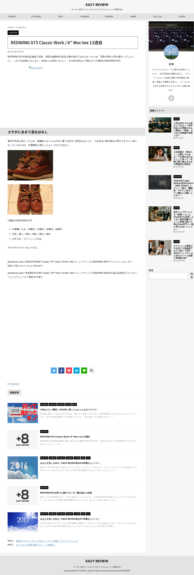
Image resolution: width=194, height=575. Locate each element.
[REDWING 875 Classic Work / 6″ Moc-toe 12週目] (77, 370)
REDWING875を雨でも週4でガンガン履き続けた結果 (66, 492)
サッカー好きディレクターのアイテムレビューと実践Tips (97, 567)
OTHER (181, 16)
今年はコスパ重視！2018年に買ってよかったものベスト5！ (69, 409)
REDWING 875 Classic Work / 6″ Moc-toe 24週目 (65, 436)
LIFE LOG (157, 16)
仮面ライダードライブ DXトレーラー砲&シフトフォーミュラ (47, 541)
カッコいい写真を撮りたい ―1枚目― (36, 544)
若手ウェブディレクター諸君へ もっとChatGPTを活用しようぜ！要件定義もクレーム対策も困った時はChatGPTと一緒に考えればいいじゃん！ (184, 220)
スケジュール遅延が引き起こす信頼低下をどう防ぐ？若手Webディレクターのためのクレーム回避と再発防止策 (183, 251)
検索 (151, 270)
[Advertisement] (73, 326)
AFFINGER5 (125, 571)
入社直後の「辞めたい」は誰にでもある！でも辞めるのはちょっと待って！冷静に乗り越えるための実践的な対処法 (183, 158)
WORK (133, 16)
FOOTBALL (36, 16)
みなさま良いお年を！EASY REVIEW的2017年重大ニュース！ (70, 519)
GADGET (12, 16)
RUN (61, 16)
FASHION (84, 16)
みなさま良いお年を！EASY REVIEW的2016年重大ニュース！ (70, 463)
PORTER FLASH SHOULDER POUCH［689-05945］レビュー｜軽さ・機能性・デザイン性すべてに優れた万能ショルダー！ (183, 188)
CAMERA (109, 16)
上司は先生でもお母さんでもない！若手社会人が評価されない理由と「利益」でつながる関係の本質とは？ (183, 129)
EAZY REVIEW (97, 5)
